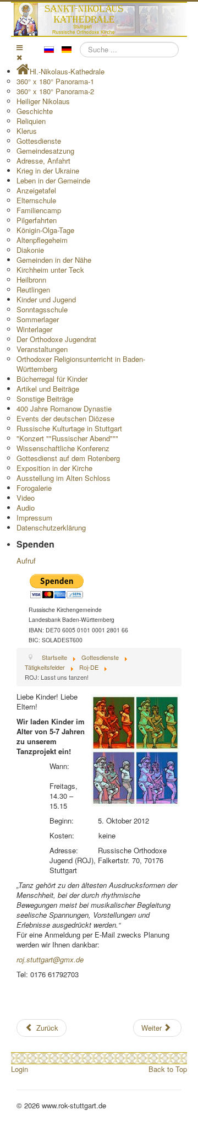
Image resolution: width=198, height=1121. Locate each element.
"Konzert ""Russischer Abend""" (67, 438)
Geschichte (34, 111)
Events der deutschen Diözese (65, 418)
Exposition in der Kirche (54, 468)
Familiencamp (38, 210)
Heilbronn (31, 279)
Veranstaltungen (42, 349)
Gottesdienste (38, 141)
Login (19, 1069)
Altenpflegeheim (42, 240)
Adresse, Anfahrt (43, 160)
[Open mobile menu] (19, 47)
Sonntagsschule (42, 309)
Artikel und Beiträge (47, 388)
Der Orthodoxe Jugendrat (56, 339)
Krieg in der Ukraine (47, 170)
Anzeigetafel (36, 190)
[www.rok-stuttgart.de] (100, 19)
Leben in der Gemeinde (53, 180)
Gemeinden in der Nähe (53, 259)
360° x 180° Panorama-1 (55, 81)
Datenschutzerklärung (51, 527)
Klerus (26, 131)
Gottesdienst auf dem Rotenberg (68, 458)
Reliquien (31, 121)
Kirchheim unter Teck (50, 269)
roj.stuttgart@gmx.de (50, 959)
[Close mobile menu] (19, 57)
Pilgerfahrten (36, 220)
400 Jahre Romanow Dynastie (64, 408)
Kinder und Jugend (46, 299)
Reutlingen (33, 289)
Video (25, 497)
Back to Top (167, 1069)
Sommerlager (37, 319)
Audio (25, 507)
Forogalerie (34, 488)
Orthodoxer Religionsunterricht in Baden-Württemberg (80, 364)
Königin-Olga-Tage (45, 230)
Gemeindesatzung (45, 150)
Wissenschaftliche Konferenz (62, 448)
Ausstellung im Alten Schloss (63, 478)
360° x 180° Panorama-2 (55, 91)
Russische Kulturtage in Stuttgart (69, 428)
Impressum (34, 517)
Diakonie (30, 250)
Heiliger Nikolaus (43, 101)
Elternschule (36, 200)
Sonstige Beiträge (44, 398)
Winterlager (34, 329)
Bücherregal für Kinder (51, 378)
